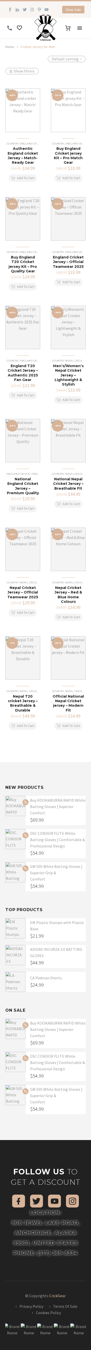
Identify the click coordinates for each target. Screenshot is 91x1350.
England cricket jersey (37, 143)
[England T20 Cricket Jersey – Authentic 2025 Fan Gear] (22, 327)
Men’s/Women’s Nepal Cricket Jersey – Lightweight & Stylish (68, 375)
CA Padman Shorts (46, 977)
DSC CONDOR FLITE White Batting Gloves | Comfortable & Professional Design (57, 839)
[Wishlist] (19, 28)
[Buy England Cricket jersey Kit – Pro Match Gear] (68, 110)
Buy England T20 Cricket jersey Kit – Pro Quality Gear (23, 264)
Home (9, 46)
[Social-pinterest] (39, 9)
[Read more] (10, 28)
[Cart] (68, 28)
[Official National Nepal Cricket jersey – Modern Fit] (68, 658)
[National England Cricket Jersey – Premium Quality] (22, 441)
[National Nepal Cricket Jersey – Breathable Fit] (68, 441)
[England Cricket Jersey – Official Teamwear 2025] (68, 219)
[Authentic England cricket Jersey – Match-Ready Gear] (22, 110)
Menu (79, 28)
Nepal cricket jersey (34, 582)
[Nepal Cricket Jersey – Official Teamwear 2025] (22, 549)
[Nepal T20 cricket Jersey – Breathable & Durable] (22, 658)
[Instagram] (32, 9)
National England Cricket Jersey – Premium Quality (23, 486)
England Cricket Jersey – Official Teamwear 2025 (68, 262)
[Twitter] (25, 9)
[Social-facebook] (10, 9)
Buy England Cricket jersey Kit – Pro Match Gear (68, 155)
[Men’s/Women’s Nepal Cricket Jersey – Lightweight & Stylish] (68, 327)
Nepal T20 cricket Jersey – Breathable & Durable (23, 703)
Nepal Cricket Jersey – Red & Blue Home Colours (68, 594)
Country (12, 143)
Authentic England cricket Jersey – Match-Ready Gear (23, 155)
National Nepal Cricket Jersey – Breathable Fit (68, 483)
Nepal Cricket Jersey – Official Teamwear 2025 (22, 592)
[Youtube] (46, 9)
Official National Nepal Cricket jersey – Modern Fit (68, 703)
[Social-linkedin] (17, 9)
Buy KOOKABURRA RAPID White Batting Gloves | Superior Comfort (57, 806)
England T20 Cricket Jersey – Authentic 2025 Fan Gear (23, 373)
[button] (73, 9)
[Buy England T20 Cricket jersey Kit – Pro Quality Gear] (22, 219)
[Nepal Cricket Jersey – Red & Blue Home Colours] (68, 549)
